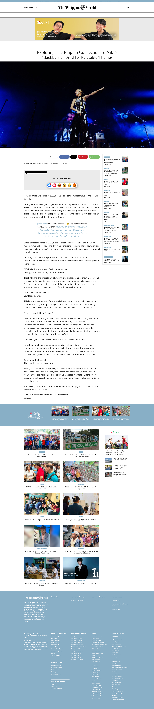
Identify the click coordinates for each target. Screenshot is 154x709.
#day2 (57, 233)
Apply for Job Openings (78, 597)
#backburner (78, 230)
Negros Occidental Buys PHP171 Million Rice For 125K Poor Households (111, 172)
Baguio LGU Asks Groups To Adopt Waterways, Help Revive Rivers (120, 467)
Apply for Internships (77, 600)
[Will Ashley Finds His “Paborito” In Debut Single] (125, 259)
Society (106, 201)
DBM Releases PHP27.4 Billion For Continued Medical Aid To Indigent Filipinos (111, 217)
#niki (58, 227)
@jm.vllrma (42, 224)
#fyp (62, 227)
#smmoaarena (57, 230)
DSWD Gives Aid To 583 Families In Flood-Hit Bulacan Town (112, 183)
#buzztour (82, 227)
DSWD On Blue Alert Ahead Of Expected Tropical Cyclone (112, 250)
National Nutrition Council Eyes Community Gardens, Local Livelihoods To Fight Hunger (115, 452)
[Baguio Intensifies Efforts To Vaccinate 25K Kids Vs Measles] (125, 204)
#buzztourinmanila (45, 233)
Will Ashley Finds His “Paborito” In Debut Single (111, 259)
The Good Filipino (109, 225)
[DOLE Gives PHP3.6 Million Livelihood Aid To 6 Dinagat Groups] (125, 192)
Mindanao (107, 157)
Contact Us (54, 597)
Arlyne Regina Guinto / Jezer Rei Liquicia (37, 163)
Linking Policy (116, 609)
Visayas (106, 168)
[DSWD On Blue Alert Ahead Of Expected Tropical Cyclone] (125, 249)
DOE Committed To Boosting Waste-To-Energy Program (120, 474)
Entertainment (27, 398)
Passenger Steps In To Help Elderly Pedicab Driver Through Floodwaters (111, 229)
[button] (128, 7)
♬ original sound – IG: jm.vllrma (65, 236)
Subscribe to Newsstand (99, 597)
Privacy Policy (116, 600)
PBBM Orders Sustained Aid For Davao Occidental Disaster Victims (112, 161)
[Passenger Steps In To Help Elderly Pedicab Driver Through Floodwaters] (125, 227)
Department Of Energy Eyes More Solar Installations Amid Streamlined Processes (120, 460)
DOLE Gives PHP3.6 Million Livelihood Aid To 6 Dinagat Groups (112, 194)
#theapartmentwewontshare (73, 233)
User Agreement (117, 597)
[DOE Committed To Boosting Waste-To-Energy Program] (108, 474)
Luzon (106, 179)
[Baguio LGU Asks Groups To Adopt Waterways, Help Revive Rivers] (108, 467)
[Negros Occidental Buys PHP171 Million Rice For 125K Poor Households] (125, 170)
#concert (68, 230)
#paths (48, 236)
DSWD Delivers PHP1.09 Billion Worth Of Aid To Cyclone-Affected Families (111, 240)
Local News (107, 236)
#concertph (44, 230)
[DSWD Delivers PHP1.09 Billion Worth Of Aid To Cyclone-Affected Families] (125, 238)
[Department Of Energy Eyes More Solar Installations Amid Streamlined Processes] (108, 460)
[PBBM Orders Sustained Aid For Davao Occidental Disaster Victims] (125, 159)
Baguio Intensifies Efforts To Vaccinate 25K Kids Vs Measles (112, 205)
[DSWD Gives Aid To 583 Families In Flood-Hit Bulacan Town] (125, 181)
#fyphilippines (71, 227)
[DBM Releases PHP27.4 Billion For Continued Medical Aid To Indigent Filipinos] (125, 215)
